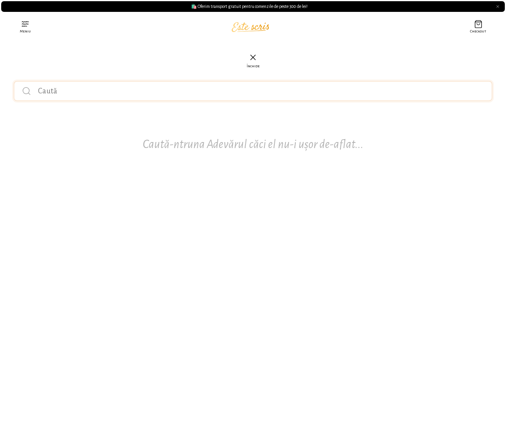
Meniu (25, 31)
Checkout (478, 31)
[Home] (250, 27)
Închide (253, 66)
